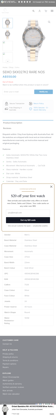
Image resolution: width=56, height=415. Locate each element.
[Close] (51, 187)
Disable (52, 413)
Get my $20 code (28, 220)
